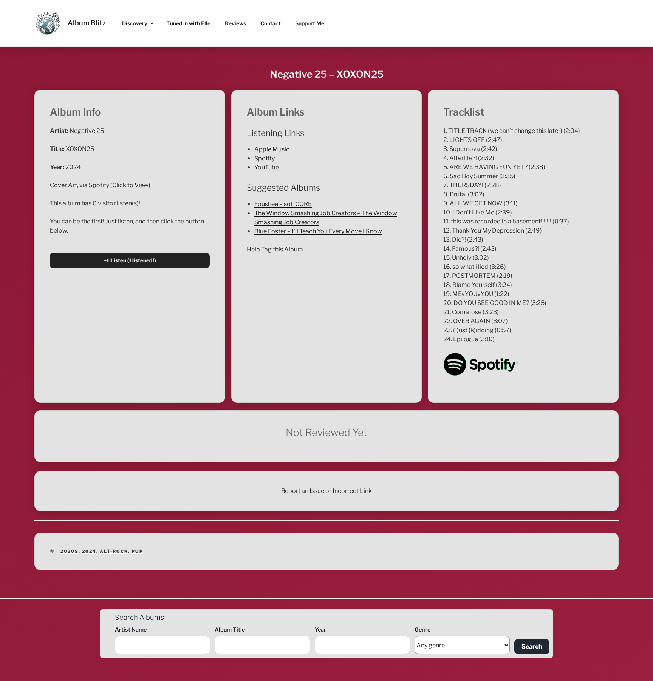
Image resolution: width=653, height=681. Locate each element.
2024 (89, 551)
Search (531, 646)
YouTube (266, 167)
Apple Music (271, 149)
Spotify (264, 158)
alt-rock (114, 551)
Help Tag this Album (275, 249)
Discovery (134, 23)
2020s (69, 551)
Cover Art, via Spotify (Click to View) (100, 185)
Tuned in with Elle (188, 23)
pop (137, 551)
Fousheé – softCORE (283, 204)
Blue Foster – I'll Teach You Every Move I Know (318, 231)
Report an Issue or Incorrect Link (326, 491)
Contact (270, 23)
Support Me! (310, 23)
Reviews (235, 23)
